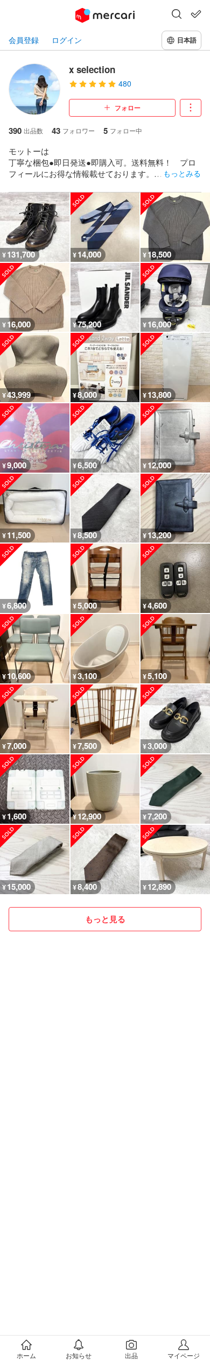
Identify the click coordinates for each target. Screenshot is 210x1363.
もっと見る (105, 919)
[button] (176, 15)
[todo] (196, 14)
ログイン (67, 40)
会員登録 (24, 40)
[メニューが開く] (190, 108)
